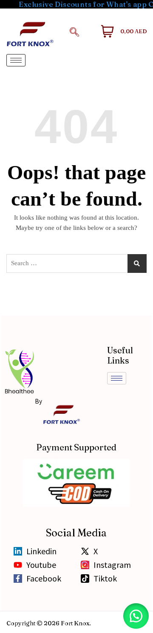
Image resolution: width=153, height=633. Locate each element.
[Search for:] (76, 263)
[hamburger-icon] (16, 60)
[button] (74, 31)
